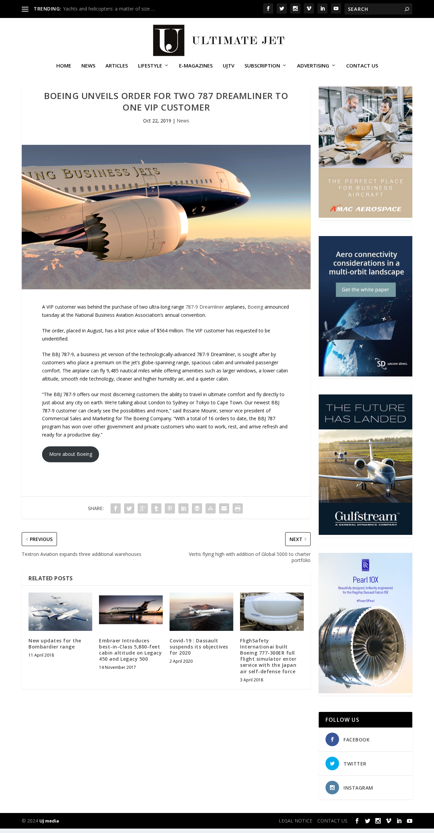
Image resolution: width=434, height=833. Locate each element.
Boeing (255, 307)
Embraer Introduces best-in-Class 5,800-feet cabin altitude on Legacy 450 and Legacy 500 (130, 649)
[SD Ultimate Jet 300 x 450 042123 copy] (365, 374)
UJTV (228, 66)
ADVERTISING (313, 66)
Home (63, 66)
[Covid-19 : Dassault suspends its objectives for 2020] (201, 612)
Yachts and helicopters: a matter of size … (109, 8)
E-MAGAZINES (196, 66)
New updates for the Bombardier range (54, 643)
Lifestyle (150, 66)
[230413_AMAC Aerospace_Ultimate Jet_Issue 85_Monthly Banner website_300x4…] (365, 216)
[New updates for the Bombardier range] (60, 612)
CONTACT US (362, 66)
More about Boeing (70, 454)
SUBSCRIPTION (262, 66)
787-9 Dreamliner (204, 307)
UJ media (49, 821)
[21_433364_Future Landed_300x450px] (365, 533)
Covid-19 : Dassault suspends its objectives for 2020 (199, 646)
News (88, 66)
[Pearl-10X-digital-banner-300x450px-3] (365, 691)
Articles (116, 66)
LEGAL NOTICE (295, 820)
